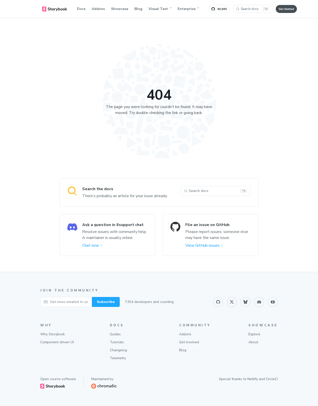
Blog (138, 8)
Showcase (119, 8)
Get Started (286, 9)
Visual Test (158, 8)
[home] (54, 9)
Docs (81, 8)
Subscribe (106, 301)
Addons (98, 8)
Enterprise (187, 8)
